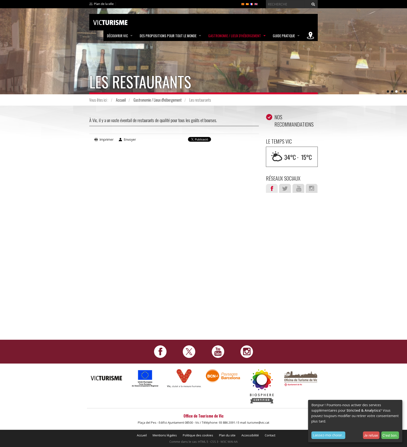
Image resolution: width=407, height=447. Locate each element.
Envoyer (130, 139)
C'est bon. (390, 435)
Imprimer (106, 139)
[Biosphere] (262, 386)
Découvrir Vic (117, 35)
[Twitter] (189, 351)
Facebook (272, 188)
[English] (256, 3)
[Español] (247, 3)
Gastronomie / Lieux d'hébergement (234, 35)
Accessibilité (250, 435)
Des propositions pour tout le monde (168, 35)
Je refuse (371, 435)
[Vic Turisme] (110, 21)
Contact (270, 435)
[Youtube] (218, 351)
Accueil (121, 100)
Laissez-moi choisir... (328, 435)
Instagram (311, 188)
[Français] (251, 3)
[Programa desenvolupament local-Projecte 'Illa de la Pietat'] (145, 378)
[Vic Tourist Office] (301, 378)
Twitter (285, 188)
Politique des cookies (198, 435)
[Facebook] (160, 351)
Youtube (298, 188)
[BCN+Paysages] (223, 375)
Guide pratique (284, 35)
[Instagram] (246, 351)
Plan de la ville (104, 4)
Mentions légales (165, 435)
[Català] (242, 3)
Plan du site (227, 435)
